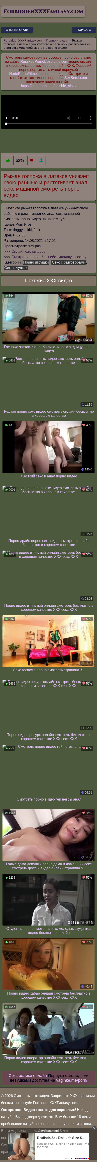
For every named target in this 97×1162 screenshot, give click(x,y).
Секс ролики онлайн (28, 1075)
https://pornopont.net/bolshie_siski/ (48, 86)
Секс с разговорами (68, 262)
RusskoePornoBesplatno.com (44, 61)
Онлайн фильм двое (29, 251)
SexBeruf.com (75, 78)
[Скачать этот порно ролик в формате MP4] (41, 160)
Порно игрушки (36, 262)
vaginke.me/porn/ (71, 1080)
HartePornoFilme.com (26, 74)
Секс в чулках (15, 268)
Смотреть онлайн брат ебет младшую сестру (49, 257)
